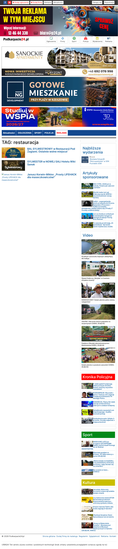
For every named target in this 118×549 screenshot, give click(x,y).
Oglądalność (94, 536)
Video (88, 235)
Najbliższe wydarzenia (93, 150)
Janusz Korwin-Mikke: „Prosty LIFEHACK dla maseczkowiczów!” (52, 176)
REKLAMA (62, 133)
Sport (74, 41)
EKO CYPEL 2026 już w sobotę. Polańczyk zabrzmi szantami (103, 185)
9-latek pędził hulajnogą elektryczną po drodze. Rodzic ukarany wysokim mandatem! (103, 386)
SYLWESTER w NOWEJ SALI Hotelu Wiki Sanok (51, 163)
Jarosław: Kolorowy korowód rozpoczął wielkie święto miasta (103, 491)
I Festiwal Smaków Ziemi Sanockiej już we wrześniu (103, 516)
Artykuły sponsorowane (95, 175)
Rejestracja (109, 2)
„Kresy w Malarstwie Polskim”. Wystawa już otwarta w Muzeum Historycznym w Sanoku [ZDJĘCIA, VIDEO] (97, 526)
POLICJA (49, 133)
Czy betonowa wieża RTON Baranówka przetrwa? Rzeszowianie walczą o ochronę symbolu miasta (103, 500)
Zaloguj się (97, 2)
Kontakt (112, 536)
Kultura (89, 482)
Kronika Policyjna (97, 377)
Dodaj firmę (37, 2)
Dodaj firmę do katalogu (67, 536)
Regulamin (83, 536)
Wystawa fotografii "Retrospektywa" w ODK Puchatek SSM (99, 160)
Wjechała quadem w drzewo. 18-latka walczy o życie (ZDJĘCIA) (103, 454)
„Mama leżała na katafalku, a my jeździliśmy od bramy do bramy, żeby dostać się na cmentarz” (103, 463)
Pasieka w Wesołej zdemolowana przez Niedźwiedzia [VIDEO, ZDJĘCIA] (95, 344)
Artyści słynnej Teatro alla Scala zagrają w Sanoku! (103, 507)
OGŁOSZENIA (24, 133)
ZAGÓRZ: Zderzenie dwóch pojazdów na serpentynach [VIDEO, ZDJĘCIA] (96, 322)
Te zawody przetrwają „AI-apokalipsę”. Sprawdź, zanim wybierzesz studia (103, 224)
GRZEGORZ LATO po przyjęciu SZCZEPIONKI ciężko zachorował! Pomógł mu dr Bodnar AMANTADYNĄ (98, 445)
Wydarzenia (97, 41)
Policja (85, 41)
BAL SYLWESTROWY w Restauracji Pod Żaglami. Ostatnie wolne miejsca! (51, 150)
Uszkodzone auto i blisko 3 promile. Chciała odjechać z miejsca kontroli (104, 420)
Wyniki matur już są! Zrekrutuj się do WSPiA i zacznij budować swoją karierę (102, 194)
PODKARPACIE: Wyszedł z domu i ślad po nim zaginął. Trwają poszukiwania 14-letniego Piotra (103, 395)
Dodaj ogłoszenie (21, 2)
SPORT (38, 133)
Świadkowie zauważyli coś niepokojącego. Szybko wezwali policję (103, 412)
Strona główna (49, 536)
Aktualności (58, 2)
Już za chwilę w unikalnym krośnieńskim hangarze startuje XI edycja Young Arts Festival (103, 216)
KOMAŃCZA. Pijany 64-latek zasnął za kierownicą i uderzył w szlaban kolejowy (104, 403)
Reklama (47, 2)
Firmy (62, 41)
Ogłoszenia (51, 41)
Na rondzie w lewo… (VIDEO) (101, 471)
